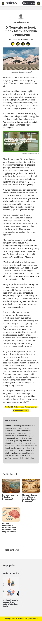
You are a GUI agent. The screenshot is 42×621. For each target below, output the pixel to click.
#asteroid (9, 407)
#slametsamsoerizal (21, 410)
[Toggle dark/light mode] (38, 3)
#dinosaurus (19, 407)
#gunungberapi (31, 407)
